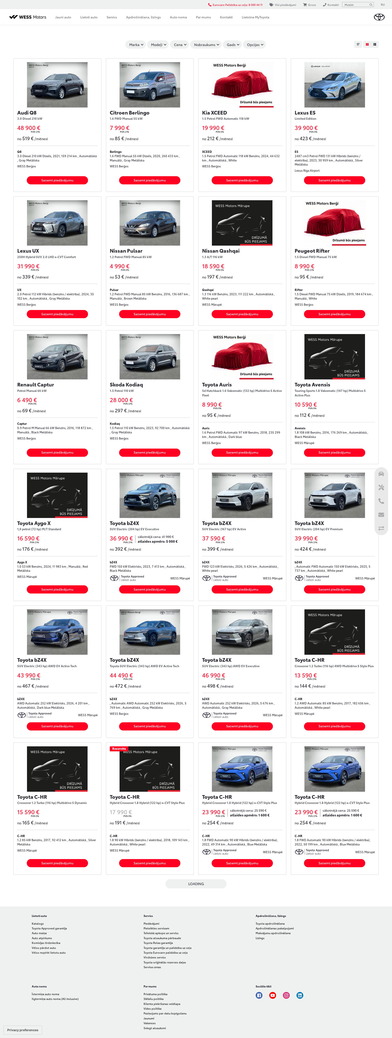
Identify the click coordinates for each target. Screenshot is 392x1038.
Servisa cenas (152, 967)
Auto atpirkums (42, 938)
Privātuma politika (155, 994)
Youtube (272, 995)
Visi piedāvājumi (285, 5)
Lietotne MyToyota (255, 17)
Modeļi (156, 44)
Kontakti (226, 17)
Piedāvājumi (151, 923)
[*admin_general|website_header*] (379, 17)
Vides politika (153, 1008)
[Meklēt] (371, 4)
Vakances (150, 1023)
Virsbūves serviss (155, 957)
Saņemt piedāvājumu (57, 180)
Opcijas (253, 44)
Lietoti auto (89, 17)
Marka (134, 44)
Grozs (312, 5)
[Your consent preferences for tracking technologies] (23, 1030)
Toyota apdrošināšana (270, 923)
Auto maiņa (39, 933)
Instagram (286, 995)
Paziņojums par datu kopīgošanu (165, 1013)
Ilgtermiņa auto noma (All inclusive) (55, 999)
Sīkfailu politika (154, 999)
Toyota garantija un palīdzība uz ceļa (167, 948)
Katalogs (38, 923)
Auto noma (178, 17)
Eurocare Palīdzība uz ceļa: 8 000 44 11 (237, 5)
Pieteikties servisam (156, 928)
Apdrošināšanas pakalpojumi (275, 928)
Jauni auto (63, 17)
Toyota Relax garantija (158, 943)
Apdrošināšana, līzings (143, 17)
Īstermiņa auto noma (45, 994)
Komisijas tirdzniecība (46, 943)
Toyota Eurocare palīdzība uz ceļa (166, 952)
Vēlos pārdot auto (44, 948)
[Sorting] (358, 44)
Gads (231, 44)
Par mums (203, 17)
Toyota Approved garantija (49, 928)
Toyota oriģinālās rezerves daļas (165, 962)
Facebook (259, 995)
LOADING (196, 883)
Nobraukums (204, 44)
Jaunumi (149, 1018)
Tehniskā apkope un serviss (161, 933)
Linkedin (299, 995)
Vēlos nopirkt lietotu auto (49, 952)
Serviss (112, 17)
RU (383, 4)
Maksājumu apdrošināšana (273, 933)
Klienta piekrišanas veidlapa (162, 1004)
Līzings (260, 938)
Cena (178, 44)
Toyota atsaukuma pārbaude (162, 938)
